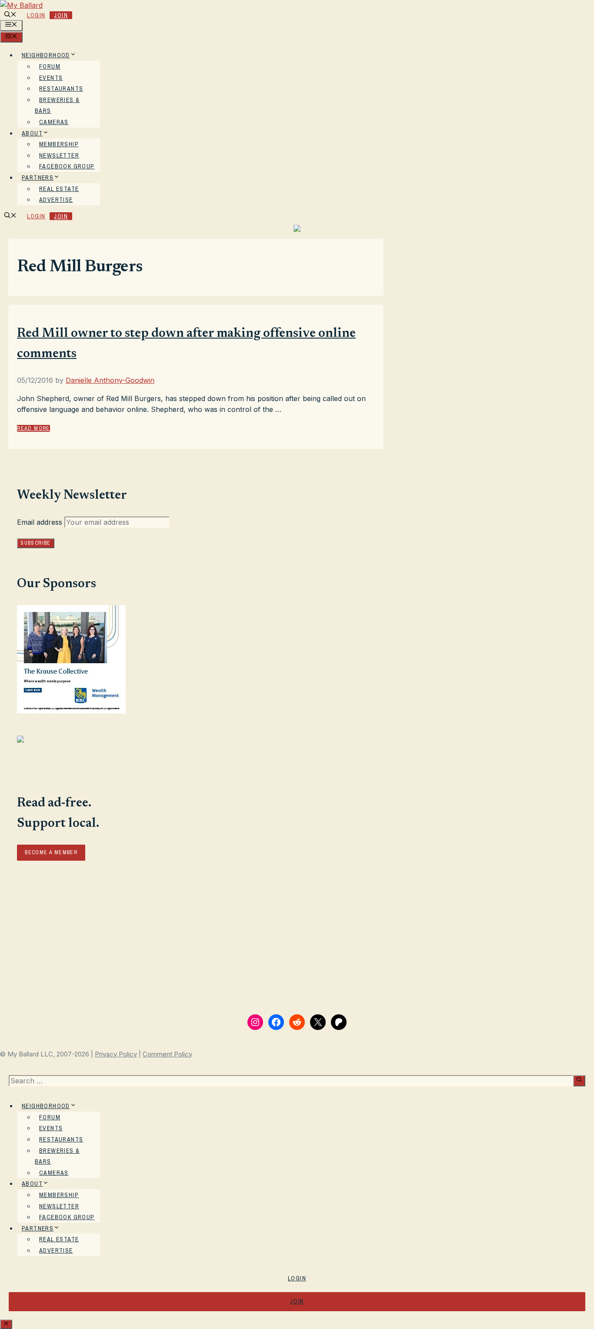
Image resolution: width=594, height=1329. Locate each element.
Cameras (54, 122)
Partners (37, 177)
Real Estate (59, 189)
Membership (59, 144)
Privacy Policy (116, 1054)
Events (51, 78)
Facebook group (67, 166)
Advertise (56, 200)
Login (36, 15)
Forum (49, 66)
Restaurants (61, 88)
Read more (33, 428)
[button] (10, 15)
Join (61, 15)
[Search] (579, 1081)
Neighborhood (46, 55)
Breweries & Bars (57, 105)
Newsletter (59, 155)
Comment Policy (167, 1054)
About (32, 133)
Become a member (51, 852)
